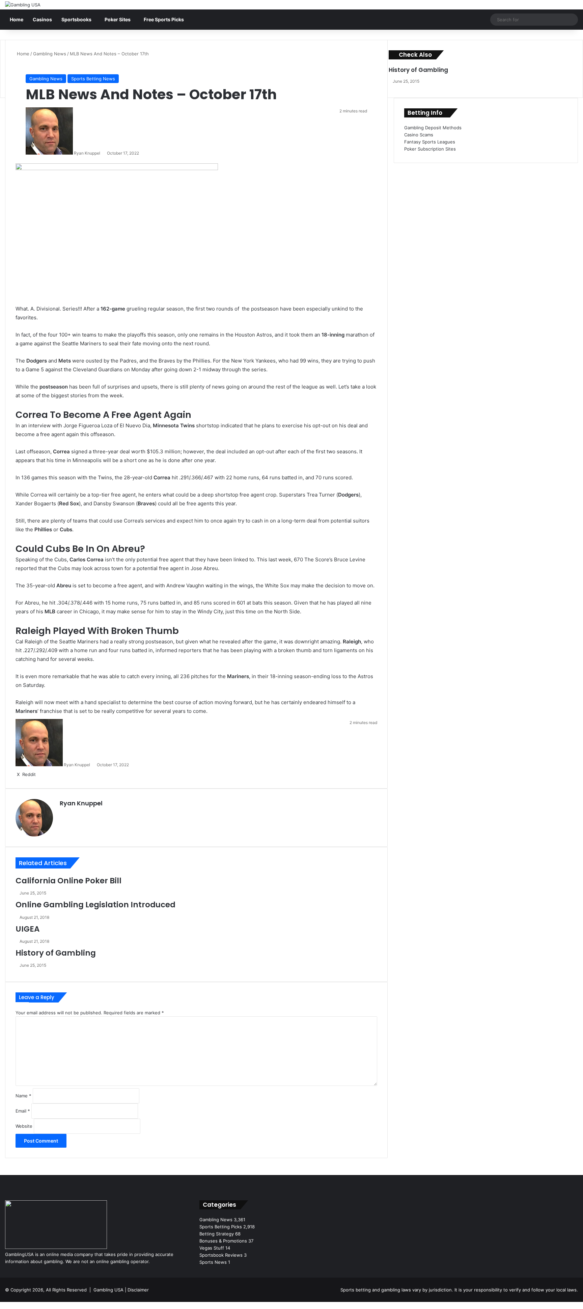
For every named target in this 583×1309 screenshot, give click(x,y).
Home (16, 19)
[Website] (64, 815)
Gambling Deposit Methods (433, 127)
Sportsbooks (76, 19)
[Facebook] (0, 1305)
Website (24, 1126)
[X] (72, 815)
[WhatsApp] (3, 1305)
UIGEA (27, 929)
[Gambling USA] (22, 4)
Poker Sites (118, 19)
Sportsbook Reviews (221, 1255)
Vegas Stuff (211, 1248)
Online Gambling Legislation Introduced (95, 904)
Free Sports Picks (164, 19)
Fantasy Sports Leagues (429, 141)
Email (23, 1111)
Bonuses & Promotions (223, 1241)
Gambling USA (108, 1289)
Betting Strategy (216, 1233)
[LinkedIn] (80, 815)
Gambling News (49, 53)
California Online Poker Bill (68, 880)
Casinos (42, 19)
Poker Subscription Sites (430, 149)
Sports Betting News (93, 78)
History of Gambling (56, 952)
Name (23, 1095)
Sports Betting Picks (220, 1226)
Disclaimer (138, 1289)
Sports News (213, 1262)
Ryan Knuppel (87, 153)
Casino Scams (418, 134)
